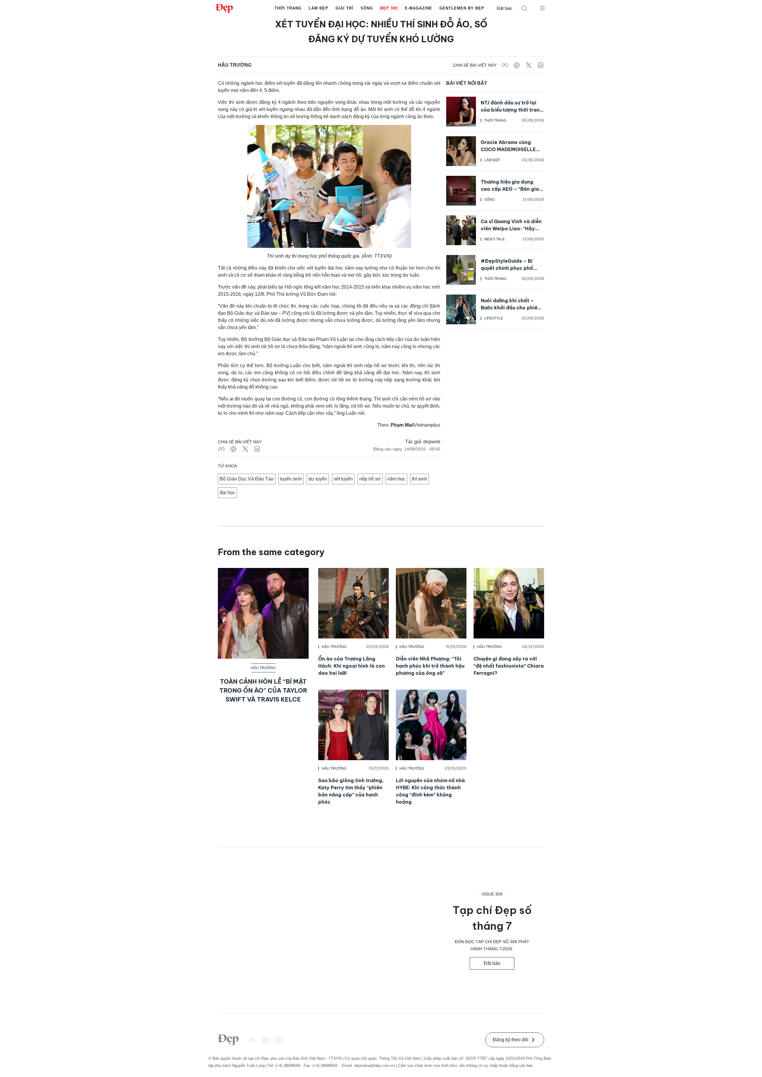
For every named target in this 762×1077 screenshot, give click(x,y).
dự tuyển (317, 478)
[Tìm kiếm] (524, 8)
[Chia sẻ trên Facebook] (504, 65)
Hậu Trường (235, 65)
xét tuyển (343, 478)
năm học (396, 478)
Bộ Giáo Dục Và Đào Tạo (247, 478)
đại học (227, 492)
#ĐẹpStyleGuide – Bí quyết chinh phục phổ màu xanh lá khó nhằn (507, 268)
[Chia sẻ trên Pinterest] (516, 65)
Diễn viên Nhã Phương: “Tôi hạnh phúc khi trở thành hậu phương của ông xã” (430, 666)
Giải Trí (344, 8)
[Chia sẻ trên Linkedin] (540, 65)
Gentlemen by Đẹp (461, 8)
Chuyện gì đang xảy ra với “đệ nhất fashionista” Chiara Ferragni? (509, 666)
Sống (366, 8)
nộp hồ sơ (370, 478)
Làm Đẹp (318, 8)
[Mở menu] (542, 7)
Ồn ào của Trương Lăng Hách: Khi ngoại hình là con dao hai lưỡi (351, 666)
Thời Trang (288, 8)
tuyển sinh (291, 478)
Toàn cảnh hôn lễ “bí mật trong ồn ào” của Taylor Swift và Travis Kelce (263, 690)
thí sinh (419, 478)
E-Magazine (418, 8)
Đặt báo (504, 8)
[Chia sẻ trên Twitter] (528, 65)
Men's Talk (494, 239)
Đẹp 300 (389, 8)
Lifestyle (493, 318)
